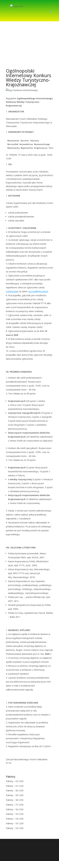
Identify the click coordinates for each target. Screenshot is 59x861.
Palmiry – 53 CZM (14, 823)
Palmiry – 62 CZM (14, 781)
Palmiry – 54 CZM (14, 818)
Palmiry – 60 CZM (14, 790)
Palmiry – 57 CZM (14, 804)
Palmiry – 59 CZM (14, 795)
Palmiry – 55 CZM (14, 814)
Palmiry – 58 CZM (14, 799)
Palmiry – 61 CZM (14, 785)
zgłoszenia (12, 291)
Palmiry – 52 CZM (14, 828)
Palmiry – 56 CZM (14, 809)
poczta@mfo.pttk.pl (38, 291)
